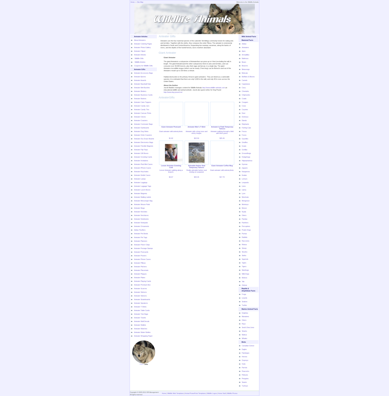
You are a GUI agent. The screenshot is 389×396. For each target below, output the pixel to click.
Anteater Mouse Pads (142, 204)
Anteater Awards (140, 80)
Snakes (244, 301)
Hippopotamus (247, 161)
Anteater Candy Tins (141, 109)
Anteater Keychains (141, 171)
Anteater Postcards (141, 252)
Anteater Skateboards (142, 299)
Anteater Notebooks (141, 219)
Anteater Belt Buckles (142, 88)
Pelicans (245, 375)
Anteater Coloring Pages (143, 44)
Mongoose (246, 201)
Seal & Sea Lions (248, 327)
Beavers (245, 66)
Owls (244, 364)
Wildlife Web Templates (175, 393)
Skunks (244, 252)
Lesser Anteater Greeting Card (171, 166)
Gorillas (244, 150)
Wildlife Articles (139, 62)
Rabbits (244, 237)
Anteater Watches (140, 329)
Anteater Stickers (140, 292)
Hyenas (245, 164)
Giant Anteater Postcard (171, 127)
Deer (243, 113)
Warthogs (245, 270)
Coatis (244, 98)
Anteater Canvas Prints (142, 113)
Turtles (244, 305)
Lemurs (244, 179)
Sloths (244, 255)
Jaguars (245, 168)
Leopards (245, 182)
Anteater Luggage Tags (142, 186)
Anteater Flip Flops (141, 150)
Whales (244, 338)
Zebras (244, 285)
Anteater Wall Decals (141, 321)
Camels (244, 80)
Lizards (244, 298)
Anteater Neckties (140, 212)
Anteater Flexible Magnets (143, 146)
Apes (244, 51)
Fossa (244, 131)
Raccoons (245, 241)
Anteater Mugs (139, 208)
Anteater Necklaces (141, 215)
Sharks (244, 331)
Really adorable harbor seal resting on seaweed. (196, 171)
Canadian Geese (248, 346)
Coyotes (245, 109)
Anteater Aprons (140, 77)
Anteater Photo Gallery (142, 47)
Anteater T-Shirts (140, 307)
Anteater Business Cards (143, 95)
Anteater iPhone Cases (142, 168)
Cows (244, 106)
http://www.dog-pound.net (173, 92)
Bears (244, 62)
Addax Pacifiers (140, 230)
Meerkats (245, 197)
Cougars (245, 102)
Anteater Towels (140, 318)
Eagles (244, 349)
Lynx (243, 193)
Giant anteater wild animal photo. (171, 131)
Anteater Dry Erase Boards (144, 139)
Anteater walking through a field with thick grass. (222, 132)
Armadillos (245, 55)
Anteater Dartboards (141, 128)
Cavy (244, 88)
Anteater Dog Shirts (141, 131)
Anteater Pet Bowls (141, 233)
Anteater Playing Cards (142, 281)
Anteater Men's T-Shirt (196, 127)
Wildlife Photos (232, 393)
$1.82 (171, 138)
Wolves (244, 278)
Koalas (244, 175)
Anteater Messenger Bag (143, 201)
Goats (244, 146)
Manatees (245, 316)
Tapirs (244, 263)
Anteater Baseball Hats (142, 84)
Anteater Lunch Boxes (142, 190)
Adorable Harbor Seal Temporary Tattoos (196, 166)
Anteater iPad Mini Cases (143, 164)
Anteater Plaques (140, 274)
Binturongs (246, 69)
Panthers (245, 223)
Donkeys (245, 117)
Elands (244, 120)
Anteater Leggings (140, 182)
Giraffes (245, 142)
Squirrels (245, 259)
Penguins (245, 378)
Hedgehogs (246, 157)
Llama (244, 190)
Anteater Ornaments (141, 226)
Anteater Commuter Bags (143, 124)
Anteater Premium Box (142, 285)
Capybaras (246, 84)
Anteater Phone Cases (142, 259)
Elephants (245, 124)
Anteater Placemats (141, 270)
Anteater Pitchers (140, 266)
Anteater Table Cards (142, 310)
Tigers (244, 266)
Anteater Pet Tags (140, 237)
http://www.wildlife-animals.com (213, 88)
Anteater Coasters (141, 120)
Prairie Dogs (246, 230)
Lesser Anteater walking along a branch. (171, 171)
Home (133, 2)
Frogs (244, 294)
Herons (244, 357)
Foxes (244, 135)
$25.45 (222, 138)
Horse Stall (222, 393)
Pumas (244, 233)
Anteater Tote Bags (141, 314)
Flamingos (245, 353)
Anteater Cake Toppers (142, 102)
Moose (244, 208)
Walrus (244, 335)
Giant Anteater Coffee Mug (222, 166)
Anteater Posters (140, 256)
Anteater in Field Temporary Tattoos (222, 128)
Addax (244, 44)
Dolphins (245, 313)
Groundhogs (246, 153)
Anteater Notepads (141, 223)
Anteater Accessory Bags (143, 73)
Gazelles (245, 139)
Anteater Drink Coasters (143, 135)
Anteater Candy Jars (141, 106)
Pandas (244, 219)
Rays (244, 324)
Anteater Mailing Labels (142, 197)
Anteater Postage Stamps (143, 248)
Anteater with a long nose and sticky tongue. (196, 132)
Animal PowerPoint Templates (195, 393)
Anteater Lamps (140, 179)
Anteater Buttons (140, 98)
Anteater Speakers (141, 303)
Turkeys (245, 386)
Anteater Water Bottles (142, 332)
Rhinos (244, 244)
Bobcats (245, 73)
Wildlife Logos (212, 393)
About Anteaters (140, 40)
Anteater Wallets (140, 325)
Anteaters (245, 47)
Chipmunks (246, 95)
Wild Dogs (245, 274)
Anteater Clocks (140, 117)
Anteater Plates (139, 277)
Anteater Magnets (140, 193)
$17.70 (222, 177)
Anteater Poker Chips (142, 245)
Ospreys (245, 360)
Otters (244, 215)
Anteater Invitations (141, 161)
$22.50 (196, 138)
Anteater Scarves (140, 288)
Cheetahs (245, 91)
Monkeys (245, 204)
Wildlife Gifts (139, 58)
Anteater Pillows (140, 263)
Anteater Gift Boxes (141, 153)
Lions (244, 186)
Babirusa (245, 58)
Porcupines (246, 226)
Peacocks (245, 371)
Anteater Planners (140, 241)
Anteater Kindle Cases (142, 175)
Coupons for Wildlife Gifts (143, 66)
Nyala (244, 212)
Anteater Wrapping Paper (143, 336)
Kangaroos (246, 171)
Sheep (244, 248)
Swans (244, 382)
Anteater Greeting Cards (143, 157)
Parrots (244, 367)
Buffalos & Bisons (248, 77)
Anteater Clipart (139, 51)
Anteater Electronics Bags (143, 142)
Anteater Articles (140, 55)
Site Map (140, 2)
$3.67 (171, 177)
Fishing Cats (246, 128)
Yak (243, 281)
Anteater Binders (140, 91)
